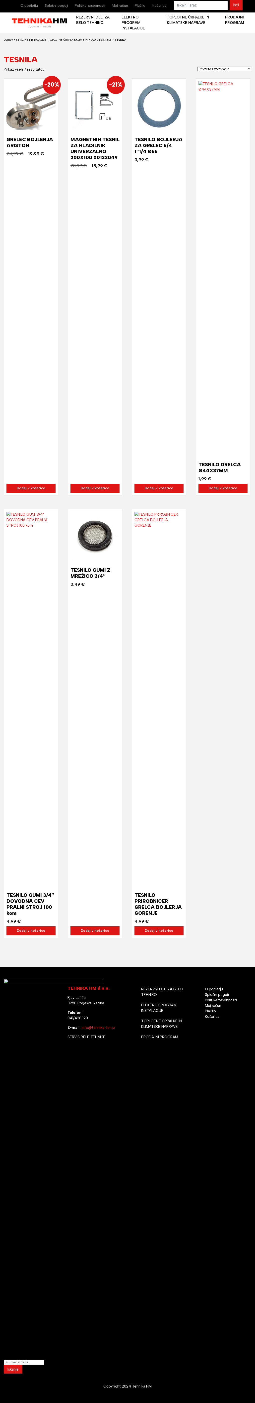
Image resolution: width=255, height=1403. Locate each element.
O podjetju (29, 5)
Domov (8, 39)
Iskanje (13, 1369)
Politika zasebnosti (90, 5)
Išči (236, 5)
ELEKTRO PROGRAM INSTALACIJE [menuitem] (133, 22)
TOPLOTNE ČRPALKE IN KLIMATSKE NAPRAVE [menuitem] (188, 20)
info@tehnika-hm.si (98, 1027)
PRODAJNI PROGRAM (159, 1037)
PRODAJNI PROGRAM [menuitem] (234, 20)
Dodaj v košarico (31, 488)
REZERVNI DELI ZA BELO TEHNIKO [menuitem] (93, 20)
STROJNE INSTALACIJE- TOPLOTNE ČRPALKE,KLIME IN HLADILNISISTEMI (64, 39)
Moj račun (120, 5)
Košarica (159, 5)
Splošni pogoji (56, 5)
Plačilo (140, 5)
